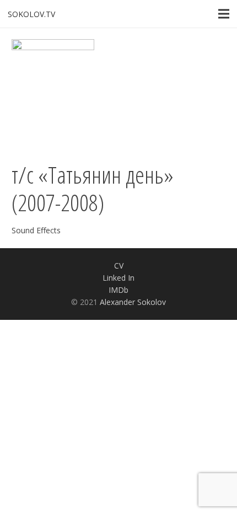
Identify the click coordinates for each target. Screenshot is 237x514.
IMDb (118, 290)
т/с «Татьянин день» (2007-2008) (93, 188)
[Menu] (223, 14)
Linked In (118, 277)
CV (118, 265)
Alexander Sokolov (133, 302)
